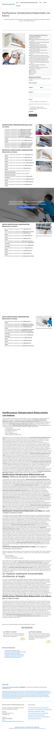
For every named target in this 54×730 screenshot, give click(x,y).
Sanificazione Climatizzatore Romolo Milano (14, 655)
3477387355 (9, 718)
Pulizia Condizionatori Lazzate (34, 718)
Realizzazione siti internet (23, 728)
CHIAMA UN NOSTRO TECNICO (27, 207)
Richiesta (31, 92)
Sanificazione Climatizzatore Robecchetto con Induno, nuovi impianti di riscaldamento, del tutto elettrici (39, 62)
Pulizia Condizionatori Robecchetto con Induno (12, 695)
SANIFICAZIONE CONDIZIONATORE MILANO (29, 2)
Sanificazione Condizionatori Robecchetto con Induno (13, 691)
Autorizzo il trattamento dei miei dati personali (38, 101)
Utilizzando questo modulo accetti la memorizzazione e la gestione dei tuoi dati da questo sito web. (38, 108)
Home (17, 2)
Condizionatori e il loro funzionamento (10, 687)
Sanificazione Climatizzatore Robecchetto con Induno (39, 53)
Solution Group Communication (35, 728)
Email (42, 87)
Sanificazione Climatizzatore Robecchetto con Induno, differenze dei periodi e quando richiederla (40, 56)
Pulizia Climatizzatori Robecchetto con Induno (32, 695)
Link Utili (32, 74)
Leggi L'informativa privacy (20, 727)
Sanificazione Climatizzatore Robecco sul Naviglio (15, 651)
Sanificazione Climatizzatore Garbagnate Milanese (38, 716)
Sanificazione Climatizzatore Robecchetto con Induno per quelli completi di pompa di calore (39, 59)
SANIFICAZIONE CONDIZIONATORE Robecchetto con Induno (39, 40)
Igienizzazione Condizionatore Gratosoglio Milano (38, 707)
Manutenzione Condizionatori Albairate (36, 715)
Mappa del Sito (36, 727)
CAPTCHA (31, 111)
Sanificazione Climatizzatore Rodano (12, 653)
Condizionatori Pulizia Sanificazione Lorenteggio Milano (39, 709)
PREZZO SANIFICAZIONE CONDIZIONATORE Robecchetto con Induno (38, 48)
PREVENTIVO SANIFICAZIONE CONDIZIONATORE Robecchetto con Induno (39, 43)
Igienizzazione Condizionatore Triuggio (36, 711)
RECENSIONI (32, 70)
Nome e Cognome (33, 82)
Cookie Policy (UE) (29, 727)
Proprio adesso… (33, 72)
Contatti (45, 2)
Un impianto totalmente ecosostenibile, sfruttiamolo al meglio (37, 65)
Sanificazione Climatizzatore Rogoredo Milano (14, 654)
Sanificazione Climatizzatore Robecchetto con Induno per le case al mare (39, 68)
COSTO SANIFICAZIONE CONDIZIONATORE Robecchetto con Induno (38, 51)
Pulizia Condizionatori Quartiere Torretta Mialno (38, 713)
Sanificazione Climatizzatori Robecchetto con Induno (40, 692)
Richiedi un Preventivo (34, 38)
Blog (40, 2)
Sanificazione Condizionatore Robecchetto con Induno (17, 692)
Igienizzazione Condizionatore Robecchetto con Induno (31, 696)
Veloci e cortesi (33, 71)
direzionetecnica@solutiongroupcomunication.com (12, 721)
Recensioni (18, 5)
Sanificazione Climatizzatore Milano (12, 650)
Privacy (31, 99)
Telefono (31, 87)
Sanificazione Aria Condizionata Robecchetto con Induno (37, 693)
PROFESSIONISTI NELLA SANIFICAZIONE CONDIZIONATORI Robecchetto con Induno (38, 45)
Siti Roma (43, 728)
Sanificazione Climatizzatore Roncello (13, 657)
